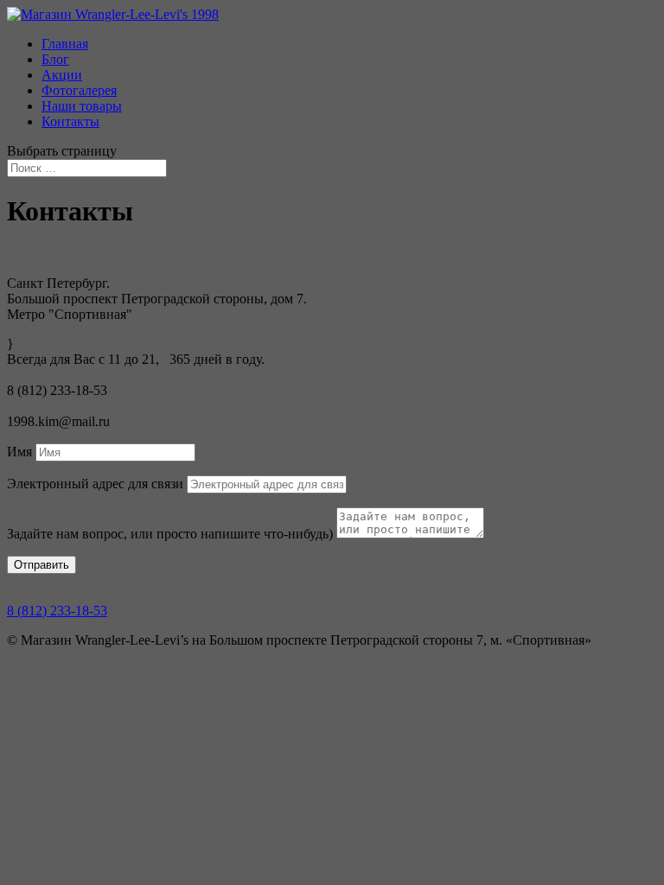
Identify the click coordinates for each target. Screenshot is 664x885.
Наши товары (82, 106)
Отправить (41, 564)
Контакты (70, 121)
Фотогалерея (79, 90)
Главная (65, 43)
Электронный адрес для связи (95, 483)
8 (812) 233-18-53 (57, 610)
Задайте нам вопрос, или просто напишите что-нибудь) (170, 533)
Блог (55, 59)
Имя (19, 451)
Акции (62, 74)
